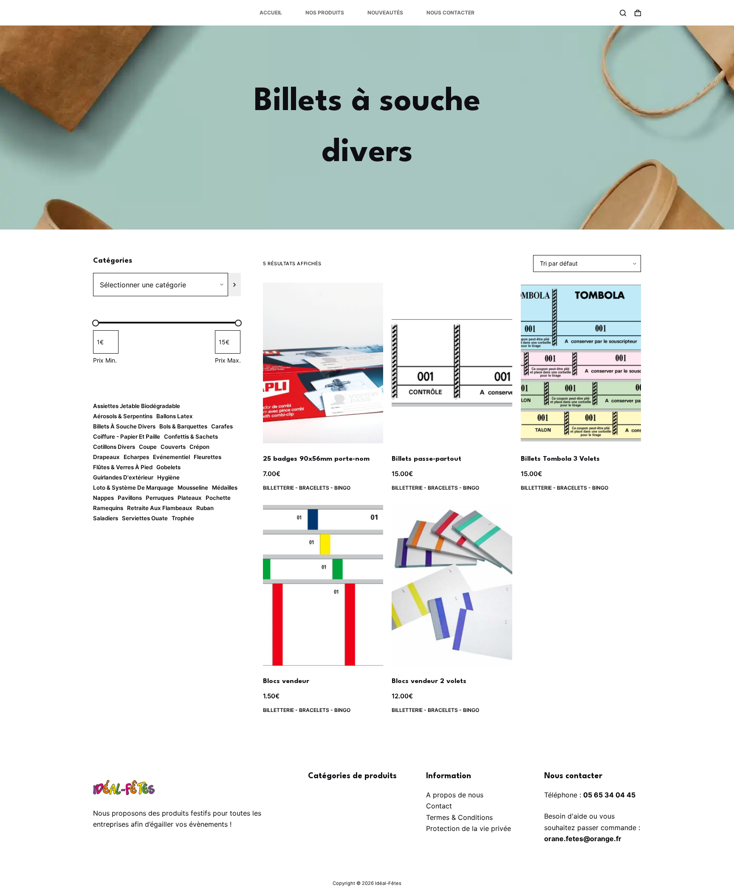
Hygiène (168, 477)
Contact (439, 806)
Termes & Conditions (459, 817)
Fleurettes (207, 457)
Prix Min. (105, 360)
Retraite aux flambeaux (159, 508)
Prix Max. (228, 360)
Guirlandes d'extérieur (123, 477)
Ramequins (108, 508)
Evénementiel (171, 457)
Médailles (224, 487)
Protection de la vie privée (468, 828)
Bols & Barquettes (183, 426)
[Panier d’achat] (638, 13)
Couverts (173, 446)
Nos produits (324, 12)
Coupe (148, 446)
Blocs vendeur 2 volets (429, 681)
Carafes (222, 426)
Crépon (199, 446)
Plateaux (190, 497)
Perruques (160, 497)
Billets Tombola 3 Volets (560, 459)
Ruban (205, 508)
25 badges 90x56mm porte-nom (316, 459)
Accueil (271, 12)
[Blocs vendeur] (323, 585)
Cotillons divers (114, 446)
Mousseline (193, 487)
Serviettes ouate (145, 518)
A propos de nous (454, 795)
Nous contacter (450, 12)
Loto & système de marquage (133, 487)
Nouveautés (385, 12)
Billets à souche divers (124, 426)
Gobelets (168, 467)
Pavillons (130, 497)
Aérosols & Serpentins (122, 416)
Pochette (218, 497)
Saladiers (105, 518)
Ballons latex (174, 416)
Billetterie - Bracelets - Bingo (306, 488)
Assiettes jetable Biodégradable (136, 406)
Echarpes (136, 457)
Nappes (103, 497)
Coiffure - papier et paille (126, 436)
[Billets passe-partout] (452, 363)
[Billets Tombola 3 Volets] (581, 363)
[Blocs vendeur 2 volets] (452, 585)
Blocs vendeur (286, 681)
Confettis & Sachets (191, 436)
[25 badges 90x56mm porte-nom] (323, 363)
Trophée (183, 518)
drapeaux (106, 457)
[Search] (623, 13)
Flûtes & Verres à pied (122, 467)
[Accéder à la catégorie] (234, 284)
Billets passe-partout (426, 459)
